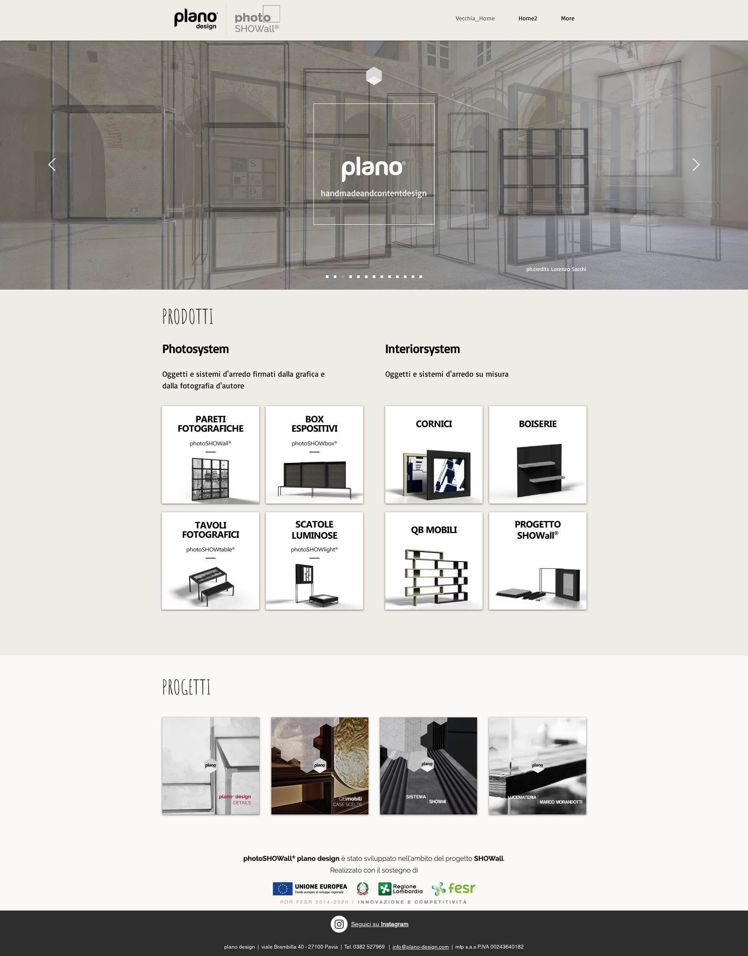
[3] (350, 276)
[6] (389, 276)
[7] (405, 276)
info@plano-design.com (421, 947)
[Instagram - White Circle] (339, 924)
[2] (397, 276)
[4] (381, 276)
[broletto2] (343, 276)
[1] (374, 276)
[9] (420, 276)
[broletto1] (335, 276)
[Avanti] (696, 165)
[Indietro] (52, 165)
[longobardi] (327, 276)
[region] (257, 18)
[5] (366, 276)
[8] (413, 276)
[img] (210, 454)
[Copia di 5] (358, 276)
